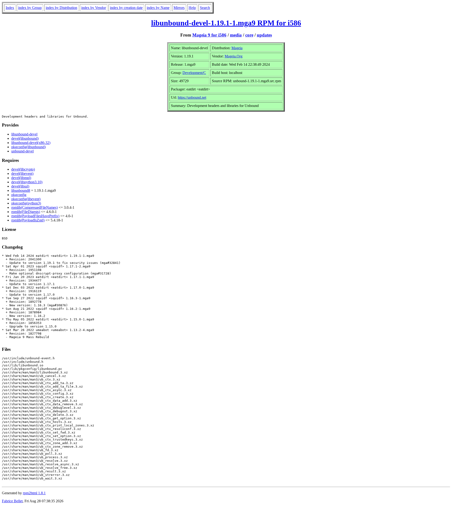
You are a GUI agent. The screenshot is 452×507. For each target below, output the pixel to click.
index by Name (158, 8)
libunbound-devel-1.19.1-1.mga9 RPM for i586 (226, 23)
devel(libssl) (20, 186)
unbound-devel (22, 151)
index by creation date (126, 8)
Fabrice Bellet (12, 501)
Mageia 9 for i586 (209, 35)
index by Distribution (61, 8)
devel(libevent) (22, 174)
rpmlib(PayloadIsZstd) (27, 220)
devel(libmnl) (21, 178)
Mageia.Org (233, 56)
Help (192, 8)
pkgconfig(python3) (26, 203)
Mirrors (179, 8)
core (249, 35)
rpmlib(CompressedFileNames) (34, 207)
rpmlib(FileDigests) (25, 212)
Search (205, 8)
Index (10, 8)
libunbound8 (20, 190)
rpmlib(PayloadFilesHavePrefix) (35, 216)
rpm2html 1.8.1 (34, 493)
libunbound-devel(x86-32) (30, 143)
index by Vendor (93, 8)
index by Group (30, 8)
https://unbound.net (192, 97)
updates (264, 35)
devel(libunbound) (25, 138)
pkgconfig (18, 195)
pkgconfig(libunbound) (28, 147)
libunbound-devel (24, 134)
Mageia (236, 48)
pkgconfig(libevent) (25, 199)
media (236, 35)
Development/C (194, 73)
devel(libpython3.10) (26, 182)
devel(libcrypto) (23, 169)
